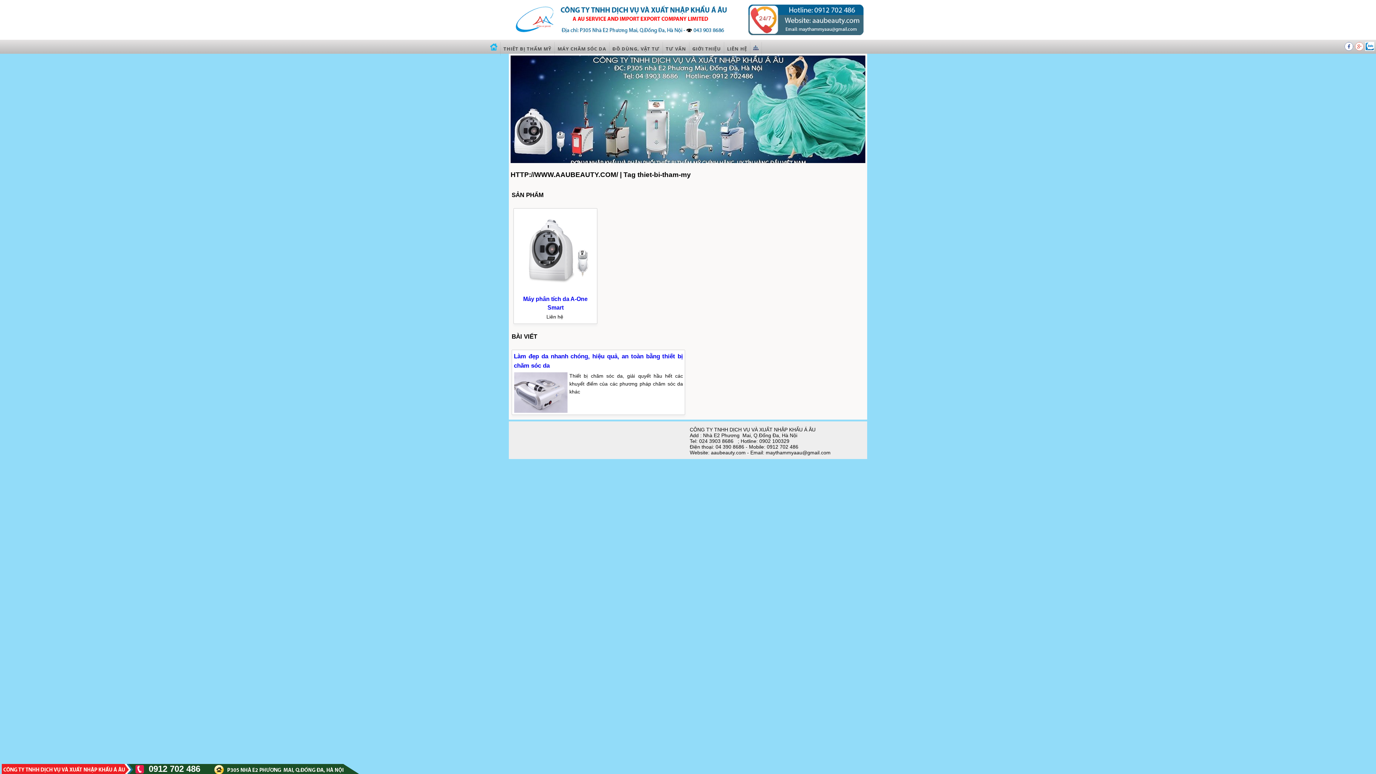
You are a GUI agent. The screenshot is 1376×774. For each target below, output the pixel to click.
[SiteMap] (756, 49)
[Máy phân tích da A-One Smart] (556, 290)
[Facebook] (1349, 49)
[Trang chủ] (494, 49)
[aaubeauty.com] (688, 37)
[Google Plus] (1360, 49)
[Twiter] (1369, 49)
